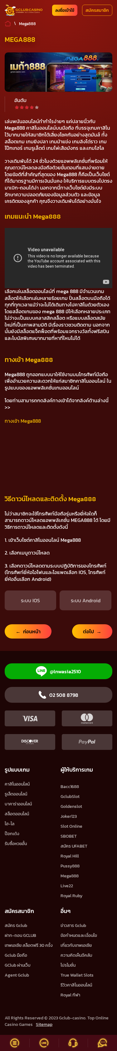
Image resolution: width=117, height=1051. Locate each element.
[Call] (73, 1042)
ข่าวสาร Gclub (73, 925)
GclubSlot (70, 796)
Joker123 (69, 816)
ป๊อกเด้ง (12, 834)
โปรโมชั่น (68, 965)
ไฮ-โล (9, 824)
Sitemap (44, 1024)
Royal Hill (70, 856)
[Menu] (14, 1042)
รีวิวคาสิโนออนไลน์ (76, 985)
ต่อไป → (92, 631)
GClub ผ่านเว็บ (18, 965)
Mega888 (70, 876)
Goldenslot (71, 806)
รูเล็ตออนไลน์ (16, 794)
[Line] (44, 1042)
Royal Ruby (71, 896)
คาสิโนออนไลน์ (17, 784)
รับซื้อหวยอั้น (16, 843)
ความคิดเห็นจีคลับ (76, 955)
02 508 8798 (63, 695)
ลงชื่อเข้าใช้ (64, 10)
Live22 (67, 886)
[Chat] (102, 1042)
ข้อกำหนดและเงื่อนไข (79, 935)
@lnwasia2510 (65, 671)
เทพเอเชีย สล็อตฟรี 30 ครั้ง (29, 945)
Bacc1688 (70, 786)
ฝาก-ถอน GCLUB (20, 935)
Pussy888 (70, 866)
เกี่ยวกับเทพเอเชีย (76, 945)
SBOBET (69, 836)
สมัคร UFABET (74, 846)
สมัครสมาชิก (97, 10)
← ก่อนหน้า (28, 631)
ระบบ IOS (30, 600)
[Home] (23, 10)
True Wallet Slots (77, 975)
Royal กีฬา (70, 995)
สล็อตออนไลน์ (17, 814)
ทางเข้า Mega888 (23, 421)
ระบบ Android (85, 600)
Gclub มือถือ (16, 955)
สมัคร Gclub (16, 925)
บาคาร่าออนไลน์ (18, 804)
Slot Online (71, 826)
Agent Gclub (17, 975)
